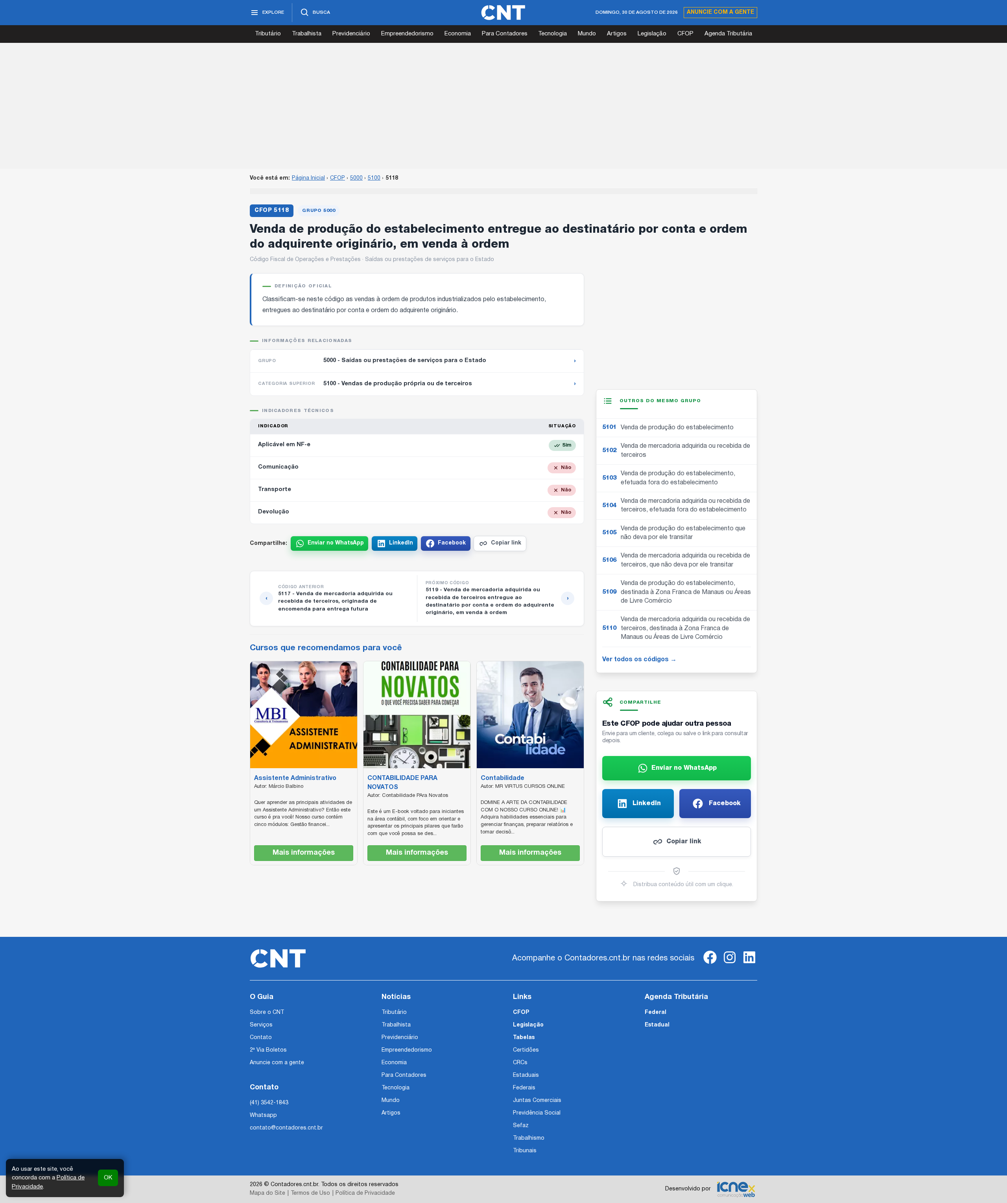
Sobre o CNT (267, 1012)
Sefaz (521, 1125)
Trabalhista (306, 34)
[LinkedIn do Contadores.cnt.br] (749, 963)
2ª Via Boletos (268, 1050)
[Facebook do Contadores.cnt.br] (710, 963)
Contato (261, 1037)
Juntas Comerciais (537, 1100)
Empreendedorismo (407, 34)
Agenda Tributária (728, 34)
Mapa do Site (267, 1193)
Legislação (652, 34)
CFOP (685, 34)
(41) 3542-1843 (269, 1103)
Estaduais (526, 1075)
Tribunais (525, 1150)
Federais (524, 1088)
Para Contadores (504, 34)
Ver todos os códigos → (639, 659)
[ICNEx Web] (736, 1189)
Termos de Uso (310, 1193)
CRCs (520, 1062)
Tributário (268, 34)
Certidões (526, 1050)
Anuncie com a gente (720, 12)
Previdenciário (351, 34)
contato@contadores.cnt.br (286, 1128)
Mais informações (304, 853)
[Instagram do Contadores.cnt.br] (730, 963)
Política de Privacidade (365, 1193)
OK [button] (108, 1178)
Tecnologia (552, 34)
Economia (457, 34)
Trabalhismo (528, 1138)
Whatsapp (263, 1115)
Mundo (587, 34)
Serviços (261, 1025)
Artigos (617, 34)
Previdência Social (537, 1113)
